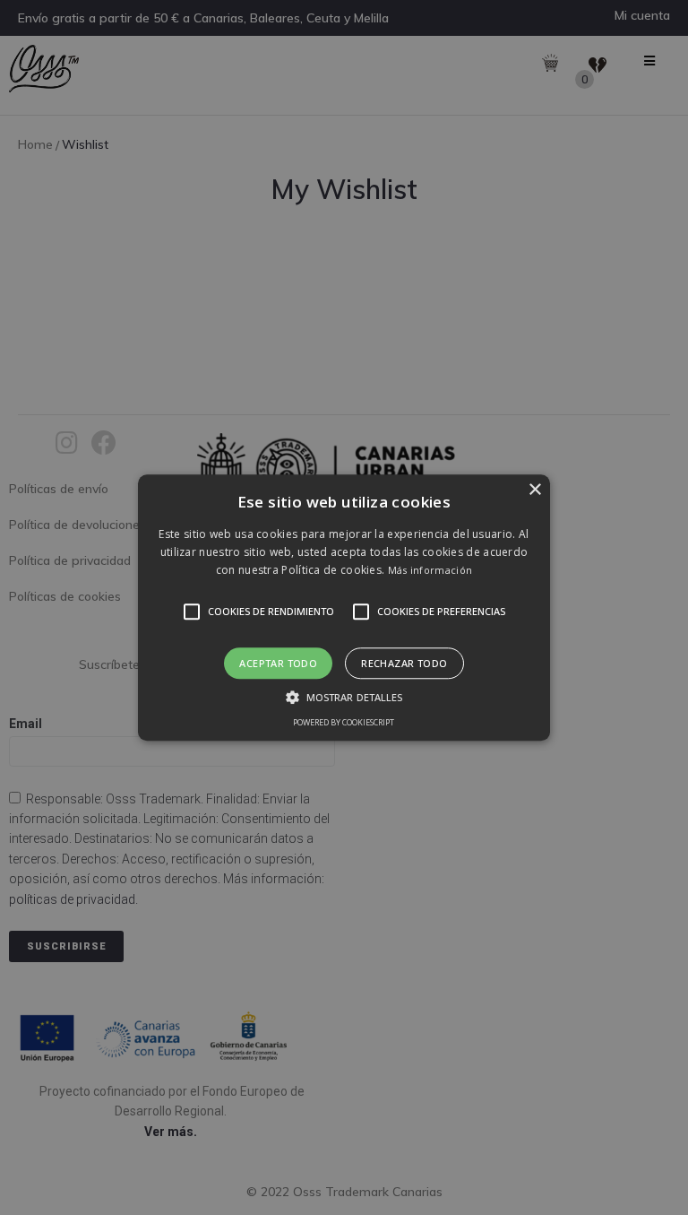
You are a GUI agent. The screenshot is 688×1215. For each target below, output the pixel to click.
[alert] (344, 607)
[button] (344, 607)
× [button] (534, 490)
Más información (430, 570)
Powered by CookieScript (343, 722)
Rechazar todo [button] (404, 663)
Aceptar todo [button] (278, 663)
